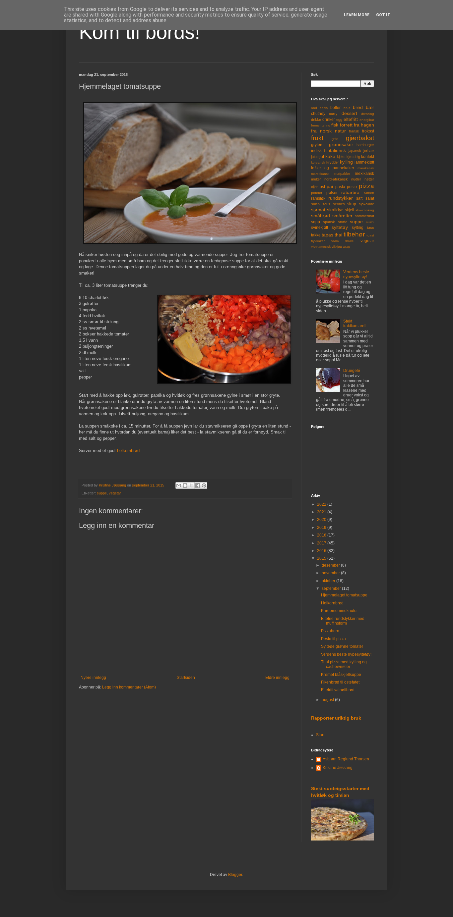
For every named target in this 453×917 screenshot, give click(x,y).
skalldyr (335, 209)
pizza (366, 185)
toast (370, 235)
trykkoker (318, 241)
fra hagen (364, 124)
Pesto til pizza (333, 639)
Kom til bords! (139, 32)
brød (358, 107)
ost (322, 186)
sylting (357, 227)
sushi (370, 222)
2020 (322, 519)
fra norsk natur (328, 130)
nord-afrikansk (336, 179)
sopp (315, 222)
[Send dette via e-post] (178, 485)
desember (331, 565)
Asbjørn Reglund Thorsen (346, 759)
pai (330, 186)
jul (321, 156)
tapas (327, 234)
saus (326, 204)
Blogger (235, 874)
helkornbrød (128, 450)
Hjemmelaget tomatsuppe (344, 595)
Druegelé (351, 370)
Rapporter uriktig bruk (336, 718)
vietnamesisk (321, 246)
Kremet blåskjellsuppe (341, 674)
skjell (349, 210)
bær (370, 107)
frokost (368, 131)
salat (369, 198)
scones (339, 204)
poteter (316, 193)
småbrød (320, 215)
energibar (366, 120)
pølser (332, 192)
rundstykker (340, 198)
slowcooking (365, 210)
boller (335, 107)
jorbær (368, 151)
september (332, 588)
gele (335, 139)
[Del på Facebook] (197, 485)
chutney (318, 113)
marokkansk (320, 174)
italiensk (337, 150)
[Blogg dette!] (185, 485)
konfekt (367, 156)
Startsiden (186, 677)
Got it (383, 15)
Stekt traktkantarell (354, 323)
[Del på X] (191, 485)
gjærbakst (360, 137)
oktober (329, 581)
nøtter (369, 179)
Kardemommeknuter (339, 610)
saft (359, 198)
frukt (317, 137)
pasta (340, 186)
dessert (349, 113)
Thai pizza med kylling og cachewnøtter (344, 664)
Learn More (356, 15)
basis (324, 108)
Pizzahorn (330, 631)
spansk (329, 222)
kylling (346, 162)
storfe (342, 222)
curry (333, 114)
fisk (334, 124)
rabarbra (350, 192)
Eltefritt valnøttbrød (338, 690)
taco (370, 227)
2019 (322, 527)
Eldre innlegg (277, 677)
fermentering (320, 125)
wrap (346, 246)
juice (314, 157)
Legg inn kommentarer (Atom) (129, 687)
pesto (352, 186)
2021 (322, 512)
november (331, 573)
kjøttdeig (353, 157)
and (314, 108)
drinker (328, 119)
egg (339, 120)
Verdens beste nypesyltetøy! (356, 274)
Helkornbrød (332, 603)
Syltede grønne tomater (342, 646)
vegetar (115, 493)
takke (316, 235)
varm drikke (342, 241)
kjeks (341, 157)
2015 (322, 558)
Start (320, 735)
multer (316, 179)
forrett (346, 124)
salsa (315, 204)
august (328, 699)
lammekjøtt (364, 162)
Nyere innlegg (93, 677)
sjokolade (366, 204)
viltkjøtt (337, 246)
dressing (367, 114)
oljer (314, 187)
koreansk (318, 162)
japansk (355, 151)
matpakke (342, 174)
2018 (322, 535)
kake (330, 156)
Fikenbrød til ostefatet (340, 682)
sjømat (318, 209)
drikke (316, 120)
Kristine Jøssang (338, 767)
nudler (356, 179)
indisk (316, 150)
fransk (354, 131)
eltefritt (351, 119)
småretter (342, 215)
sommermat (364, 216)
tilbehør (354, 234)
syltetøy (340, 227)
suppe (102, 493)
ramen (369, 193)
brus (347, 108)
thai (338, 234)
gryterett (318, 144)
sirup (351, 204)
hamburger (365, 145)
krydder (332, 162)
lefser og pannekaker (332, 168)
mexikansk (364, 173)
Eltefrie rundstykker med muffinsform (342, 621)
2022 (322, 504)
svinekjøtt (319, 227)
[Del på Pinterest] (204, 485)
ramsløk (318, 198)
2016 (322, 550)
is (325, 151)
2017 (322, 543)
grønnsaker (341, 144)
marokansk (365, 168)
